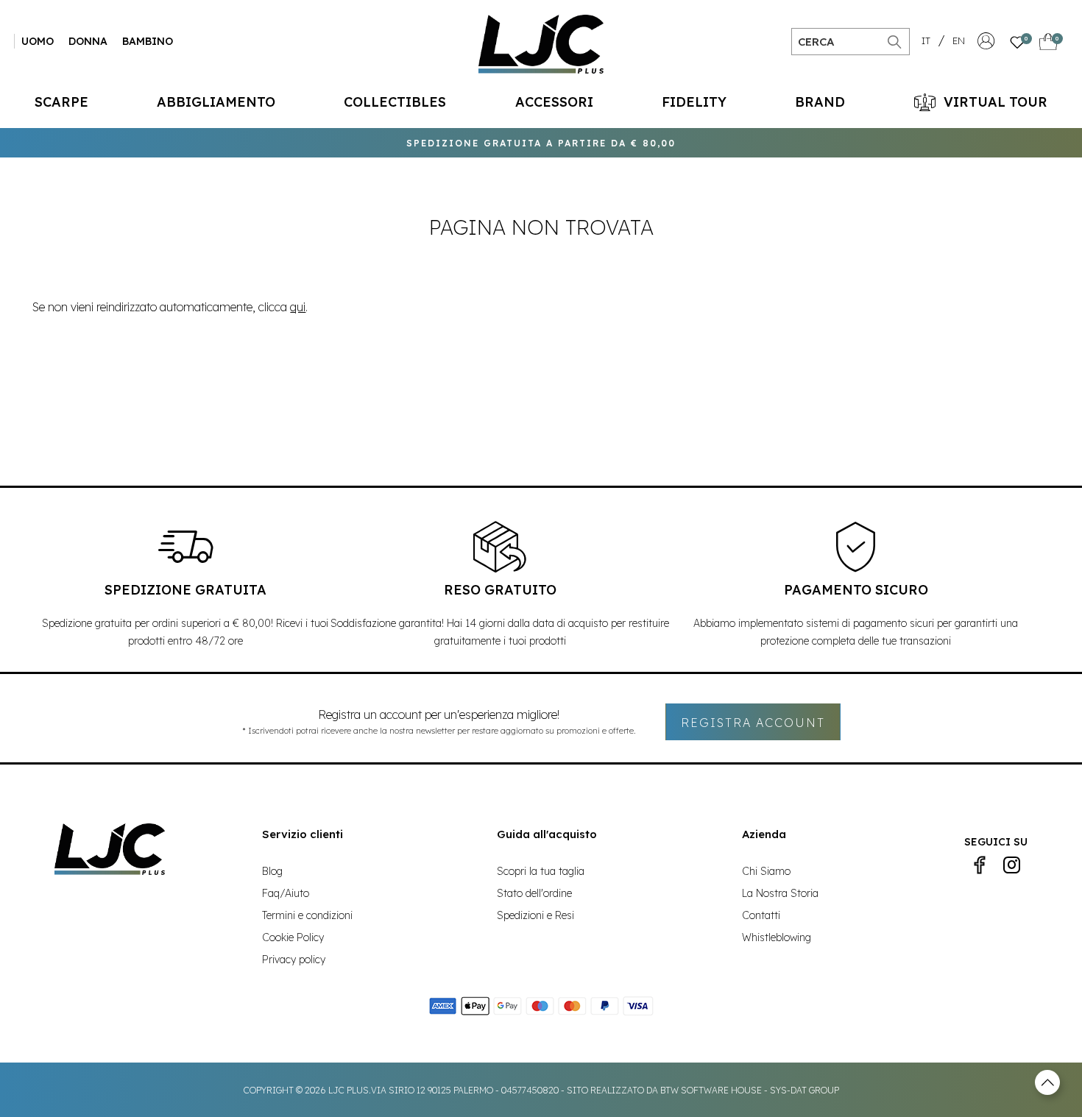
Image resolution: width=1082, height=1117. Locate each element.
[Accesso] (986, 44)
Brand (820, 101)
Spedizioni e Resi (535, 915)
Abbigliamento (216, 101)
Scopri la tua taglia (540, 871)
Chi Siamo (766, 871)
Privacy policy (293, 959)
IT (926, 40)
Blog (272, 871)
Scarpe (61, 101)
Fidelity (694, 101)
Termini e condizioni (307, 915)
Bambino (147, 41)
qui (297, 306)
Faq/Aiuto (285, 893)
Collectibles (395, 101)
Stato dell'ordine (534, 893)
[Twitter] (1012, 865)
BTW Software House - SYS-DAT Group (749, 1090)
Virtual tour (995, 101)
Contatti (761, 915)
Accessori (554, 101)
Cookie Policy (293, 937)
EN (958, 40)
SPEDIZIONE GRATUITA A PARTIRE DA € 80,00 (541, 143)
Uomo (37, 41)
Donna (87, 41)
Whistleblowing (776, 937)
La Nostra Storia (780, 893)
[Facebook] (979, 865)
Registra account (753, 722)
